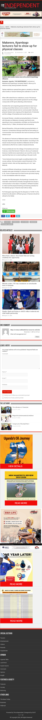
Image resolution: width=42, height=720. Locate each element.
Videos (2, 644)
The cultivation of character (20, 407)
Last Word (3, 662)
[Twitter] (23, 715)
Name (4, 372)
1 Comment (7, 54)
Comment (5, 354)
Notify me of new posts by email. (14, 398)
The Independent (9, 52)
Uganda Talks (4, 659)
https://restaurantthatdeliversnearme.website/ (25, 330)
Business (3, 702)
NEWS (7, 27)
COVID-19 (7, 222)
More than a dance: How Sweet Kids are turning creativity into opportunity (18, 257)
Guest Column (4, 666)
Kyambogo (16, 222)
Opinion (2, 672)
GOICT (34, 712)
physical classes (7, 224)
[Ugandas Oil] (16, 451)
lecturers (25, 222)
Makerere (33, 222)
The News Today (5, 699)
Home (2, 27)
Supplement (4, 650)
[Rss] (19, 715)
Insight (2, 675)
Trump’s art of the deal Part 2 (20, 424)
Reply (37, 336)
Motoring (3, 690)
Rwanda (2, 647)
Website (4, 384)
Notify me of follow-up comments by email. (17, 395)
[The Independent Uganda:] (21, 5)
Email (4, 378)
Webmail (3, 705)
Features (3, 684)
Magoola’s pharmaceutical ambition (23, 415)
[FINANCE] (16, 606)
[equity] (21, 529)
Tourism (2, 638)
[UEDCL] (16, 569)
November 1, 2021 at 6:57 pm (32, 332)
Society (2, 687)
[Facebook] (21, 715)
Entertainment (4, 641)
